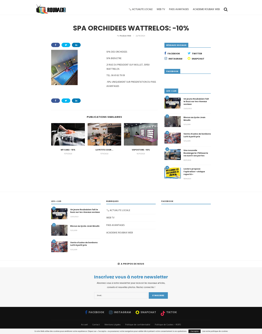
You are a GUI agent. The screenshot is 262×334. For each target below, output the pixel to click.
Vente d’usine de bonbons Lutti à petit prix (197, 135)
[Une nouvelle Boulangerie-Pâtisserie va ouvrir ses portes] (172, 154)
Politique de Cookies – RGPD (168, 324)
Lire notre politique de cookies (215, 331)
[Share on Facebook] (55, 45)
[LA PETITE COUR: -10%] (104, 134)
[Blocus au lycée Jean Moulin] (172, 121)
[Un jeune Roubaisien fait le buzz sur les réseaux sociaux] (172, 103)
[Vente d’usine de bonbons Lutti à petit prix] (172, 138)
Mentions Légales (113, 324)
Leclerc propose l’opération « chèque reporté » (194, 172)
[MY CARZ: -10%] (68, 134)
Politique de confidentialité (137, 324)
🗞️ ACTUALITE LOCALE (141, 9)
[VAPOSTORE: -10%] (141, 134)
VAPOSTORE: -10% (141, 149)
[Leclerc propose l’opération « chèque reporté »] (172, 173)
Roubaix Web (125, 35)
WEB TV (161, 9)
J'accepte (194, 331)
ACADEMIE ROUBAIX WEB (206, 9)
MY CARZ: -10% (68, 149)
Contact (96, 324)
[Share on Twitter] (66, 45)
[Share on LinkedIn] (76, 45)
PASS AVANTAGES (179, 9)
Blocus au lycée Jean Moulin (194, 118)
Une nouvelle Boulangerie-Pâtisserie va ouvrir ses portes (196, 153)
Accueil (84, 324)
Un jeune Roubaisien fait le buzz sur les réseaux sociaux (196, 102)
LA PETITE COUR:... (104, 149)
